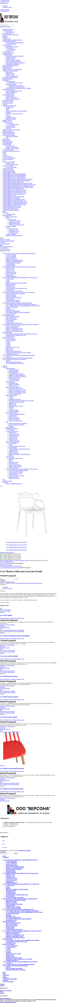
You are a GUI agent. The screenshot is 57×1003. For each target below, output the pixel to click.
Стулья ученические (8, 168)
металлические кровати (9, 133)
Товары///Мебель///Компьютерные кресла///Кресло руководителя (19, 184)
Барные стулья (9, 123)
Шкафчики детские (11, 119)
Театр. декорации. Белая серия (13, 61)
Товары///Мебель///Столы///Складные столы (14, 194)
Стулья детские (10, 278)
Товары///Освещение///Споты (10, 208)
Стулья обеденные (10, 127)
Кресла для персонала (11, 97)
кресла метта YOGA (8, 101)
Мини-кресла (6, 139)
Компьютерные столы (14, 223)
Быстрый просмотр (5, 627)
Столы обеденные (10, 125)
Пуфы (4, 152)
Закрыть (2, 985)
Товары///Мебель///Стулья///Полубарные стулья (15, 203)
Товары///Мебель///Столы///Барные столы (13, 188)
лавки (7, 109)
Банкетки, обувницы (8, 29)
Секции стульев (10, 163)
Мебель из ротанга (7, 131)
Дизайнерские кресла (8, 53)
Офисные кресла (10, 93)
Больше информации (5, 1002)
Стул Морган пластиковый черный (11, 788)
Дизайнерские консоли (15, 220)
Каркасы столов (10, 73)
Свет (7, 422)
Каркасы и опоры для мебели (10, 70)
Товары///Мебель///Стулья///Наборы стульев (14, 199)
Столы (7, 115)
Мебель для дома (7, 120)
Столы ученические (8, 159)
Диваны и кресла (7, 45)
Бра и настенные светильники (10, 34)
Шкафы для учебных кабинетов (14, 235)
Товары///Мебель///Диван (9, 172)
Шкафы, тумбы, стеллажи (12, 148)
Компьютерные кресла (8, 89)
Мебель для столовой (11, 216)
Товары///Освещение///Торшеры (11, 210)
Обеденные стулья (13, 228)
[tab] (30, 587)
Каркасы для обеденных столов (14, 329)
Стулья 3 (8, 344)
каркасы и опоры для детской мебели (12, 69)
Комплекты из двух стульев (16, 85)
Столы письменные (11, 44)
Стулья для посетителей (9, 161)
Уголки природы (10, 285)
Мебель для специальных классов (11, 129)
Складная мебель (7, 156)
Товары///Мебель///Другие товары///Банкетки (14, 173)
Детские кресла (10, 96)
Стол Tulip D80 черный (6, 563)
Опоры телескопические (12, 76)
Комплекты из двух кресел (15, 82)
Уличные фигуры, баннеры (13, 64)
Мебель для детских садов (9, 105)
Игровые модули (10, 58)
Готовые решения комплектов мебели (12, 40)
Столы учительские (11, 226)
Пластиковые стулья (14, 231)
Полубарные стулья (14, 124)
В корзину (3, 580)
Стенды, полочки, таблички (13, 60)
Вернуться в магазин (5, 990)
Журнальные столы (8, 66)
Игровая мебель (10, 107)
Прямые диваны (10, 50)
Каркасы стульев (10, 74)
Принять (14, 1002)
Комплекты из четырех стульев (17, 86)
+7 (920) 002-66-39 (4, 0)
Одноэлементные (7, 143)
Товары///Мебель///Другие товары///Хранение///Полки (16, 180)
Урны (4, 211)
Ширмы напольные (11, 295)
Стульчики (8, 116)
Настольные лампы (8, 141)
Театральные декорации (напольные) (15, 62)
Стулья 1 (8, 341)
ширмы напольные (11, 117)
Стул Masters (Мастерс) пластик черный (10, 567)
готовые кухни (7, 38)
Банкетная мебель (7, 30)
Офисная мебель (7, 144)
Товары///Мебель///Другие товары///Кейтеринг (14, 175)
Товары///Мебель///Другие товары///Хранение (14, 178)
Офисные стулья (13, 230)
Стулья (7, 227)
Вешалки (5, 37)
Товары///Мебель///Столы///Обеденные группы (14, 190)
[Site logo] (9, 23)
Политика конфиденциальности (14, 483)
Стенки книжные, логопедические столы (16, 288)
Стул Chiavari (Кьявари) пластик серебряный (15, 635)
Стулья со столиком (11, 234)
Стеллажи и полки (10, 214)
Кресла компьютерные (8, 94)
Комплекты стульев (11, 84)
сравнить (5, 980)
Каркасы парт (9, 72)
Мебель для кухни (7, 121)
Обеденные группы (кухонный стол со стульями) (18, 88)
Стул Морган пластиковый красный (12, 768)
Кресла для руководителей (12, 98)
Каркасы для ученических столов (14, 328)
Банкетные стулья (7, 33)
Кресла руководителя (11, 92)
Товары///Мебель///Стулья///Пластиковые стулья (15, 202)
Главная (2, 560)
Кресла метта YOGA (8, 100)
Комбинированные (8, 78)
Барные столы (12, 219)
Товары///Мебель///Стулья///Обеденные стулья (14, 200)
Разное (4, 153)
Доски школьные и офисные (10, 65)
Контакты (4, 847)
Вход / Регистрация (8, 981)
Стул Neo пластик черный (8, 717)
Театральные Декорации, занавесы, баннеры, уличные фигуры (22, 469)
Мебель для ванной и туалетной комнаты (16, 111)
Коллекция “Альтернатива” (13, 311)
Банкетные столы (10, 32)
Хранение (5, 212)
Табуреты (8, 128)
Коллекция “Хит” (10, 309)
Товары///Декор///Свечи (9, 171)
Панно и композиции (8, 149)
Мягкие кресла (9, 48)
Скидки (5, 155)
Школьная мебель (7, 215)
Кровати (8, 108)
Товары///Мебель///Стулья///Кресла (11, 198)
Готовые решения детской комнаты (15, 42)
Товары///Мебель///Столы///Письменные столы (14, 192)
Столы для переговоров (12, 147)
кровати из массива (8, 103)
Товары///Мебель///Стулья (9, 195)
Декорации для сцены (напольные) (15, 56)
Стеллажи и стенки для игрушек (14, 113)
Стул (4, 160)
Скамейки (8, 112)
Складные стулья (13, 232)
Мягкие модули (7, 140)
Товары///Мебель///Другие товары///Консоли (14, 176)
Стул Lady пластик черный (9, 656)
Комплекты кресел (10, 81)
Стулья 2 (8, 343)
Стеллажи (8, 356)
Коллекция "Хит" (10, 145)
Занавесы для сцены (11, 57)
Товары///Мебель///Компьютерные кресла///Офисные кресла (18, 186)
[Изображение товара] (5, 611)
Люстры (5, 104)
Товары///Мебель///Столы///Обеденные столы (14, 191)
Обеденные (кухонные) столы (16, 224)
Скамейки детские (10, 287)
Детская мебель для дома (9, 41)
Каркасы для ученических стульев (14, 331)
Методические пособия (9, 135)
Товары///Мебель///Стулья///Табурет (12, 206)
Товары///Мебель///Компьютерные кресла (13, 182)
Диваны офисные (7, 52)
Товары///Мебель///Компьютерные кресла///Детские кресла (17, 183)
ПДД (7, 137)
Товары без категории (8, 169)
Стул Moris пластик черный (9, 696)
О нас (3, 844)
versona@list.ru (3, 3)
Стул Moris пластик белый (8, 676)
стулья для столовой (8, 165)
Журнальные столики (14, 222)
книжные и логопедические (10, 77)
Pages (3, 840)
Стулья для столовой (11, 167)
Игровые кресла (7, 68)
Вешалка (5, 36)
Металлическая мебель (8, 132)
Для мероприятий (7, 54)
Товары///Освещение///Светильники (12, 207)
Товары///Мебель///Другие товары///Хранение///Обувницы (17, 179)
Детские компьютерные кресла (14, 90)
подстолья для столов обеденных (11, 151)
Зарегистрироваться (5, 998)
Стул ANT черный (6, 615)
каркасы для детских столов (13, 325)
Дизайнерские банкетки (12, 46)
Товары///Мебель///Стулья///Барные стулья (13, 196)
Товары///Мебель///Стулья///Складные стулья (14, 204)
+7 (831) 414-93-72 (4, 2)
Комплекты (6, 80)
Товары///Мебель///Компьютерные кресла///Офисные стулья (18, 187)
